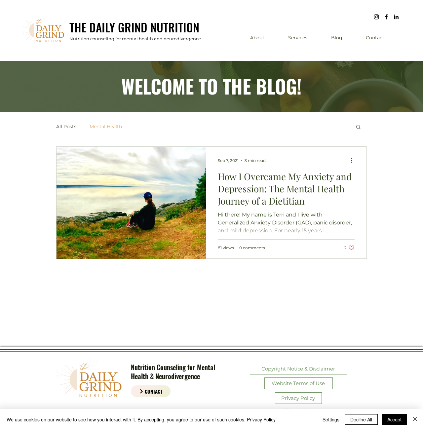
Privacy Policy (261, 419)
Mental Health (106, 127)
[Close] (415, 419)
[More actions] (354, 160)
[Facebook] (386, 17)
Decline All (361, 419)
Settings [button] (331, 419)
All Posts (66, 127)
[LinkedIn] (396, 17)
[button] (358, 127)
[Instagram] (376, 17)
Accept (394, 419)
